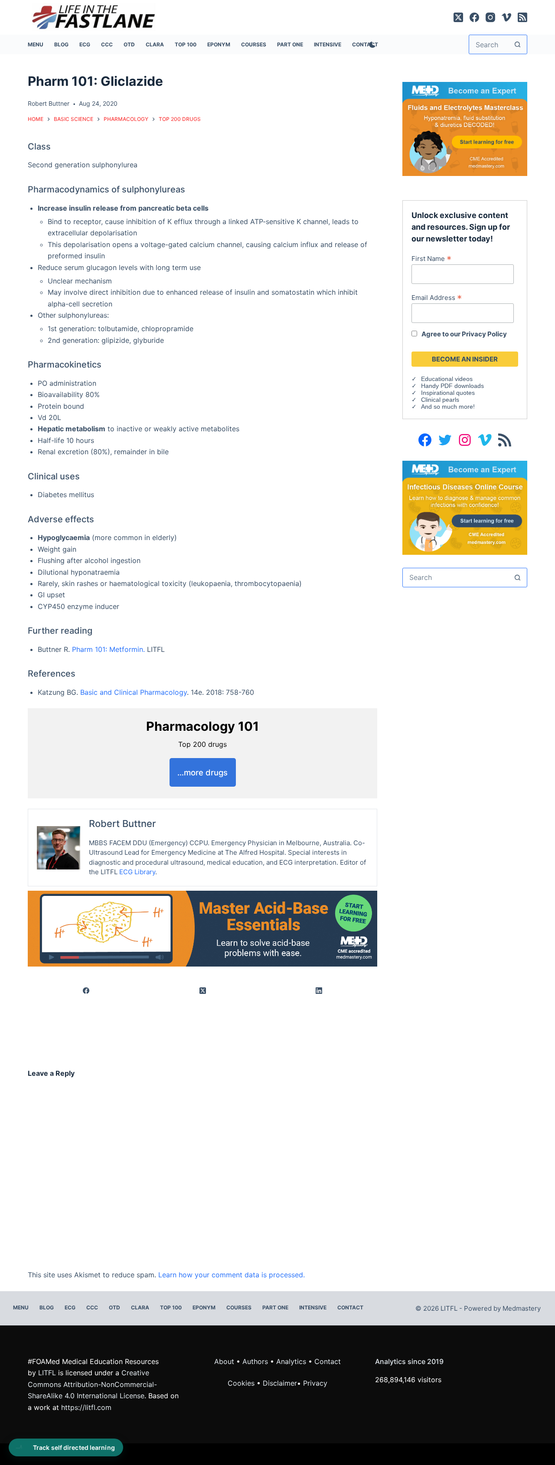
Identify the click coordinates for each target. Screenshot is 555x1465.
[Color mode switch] (371, 44)
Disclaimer (280, 1383)
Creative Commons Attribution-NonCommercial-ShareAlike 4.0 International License (92, 1384)
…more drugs (202, 772)
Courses (253, 44)
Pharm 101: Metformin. (108, 649)
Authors (255, 1361)
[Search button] (517, 44)
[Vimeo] (506, 17)
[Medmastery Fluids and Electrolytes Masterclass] (464, 128)
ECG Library (137, 872)
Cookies (242, 1383)
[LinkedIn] (319, 991)
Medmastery (522, 1308)
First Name (431, 258)
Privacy (315, 1383)
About (224, 1361)
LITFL (47, 1372)
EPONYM (218, 44)
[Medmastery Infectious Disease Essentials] (464, 507)
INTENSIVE (327, 44)
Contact (350, 1307)
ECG (84, 44)
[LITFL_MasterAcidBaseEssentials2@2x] (202, 928)
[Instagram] (490, 17)
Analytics (291, 1361)
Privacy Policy (484, 334)
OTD (129, 44)
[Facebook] (474, 17)
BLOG (61, 44)
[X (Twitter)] (458, 17)
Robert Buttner (122, 823)
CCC (107, 44)
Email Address (436, 297)
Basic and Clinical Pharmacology (133, 692)
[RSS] (522, 17)
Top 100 (185, 44)
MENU (35, 44)
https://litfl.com (86, 1407)
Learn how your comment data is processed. (231, 1274)
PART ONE (290, 44)
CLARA (155, 44)
